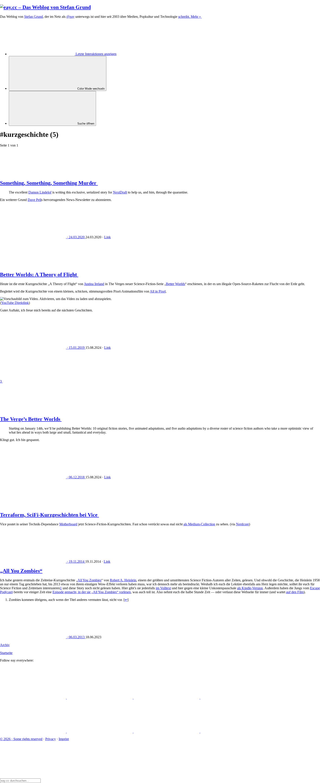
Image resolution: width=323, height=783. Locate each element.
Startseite (6, 653)
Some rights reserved (21, 739)
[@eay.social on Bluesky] (100, 698)
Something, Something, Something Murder (49, 183)
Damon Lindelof (39, 192)
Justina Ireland (94, 284)
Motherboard (68, 524)
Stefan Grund (33, 16)
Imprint (64, 739)
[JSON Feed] (167, 731)
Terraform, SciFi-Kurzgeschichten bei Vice (49, 515)
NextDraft (120, 192)
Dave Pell (34, 200)
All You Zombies (89, 580)
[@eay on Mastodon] (33, 698)
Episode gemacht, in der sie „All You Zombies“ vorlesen (92, 592)
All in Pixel (158, 291)
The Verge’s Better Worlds (31, 419)
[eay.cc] (45, 7)
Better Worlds (175, 284)
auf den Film (295, 592)
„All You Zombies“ (21, 571)
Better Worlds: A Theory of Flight (39, 274)
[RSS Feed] (233, 731)
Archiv (5, 645)
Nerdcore (242, 524)
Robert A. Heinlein (123, 580)
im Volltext (163, 588)
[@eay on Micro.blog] (167, 698)
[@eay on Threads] (233, 698)
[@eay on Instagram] (33, 731)
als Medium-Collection (199, 524)
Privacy (50, 739)
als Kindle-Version (250, 588)
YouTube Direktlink (15, 303)
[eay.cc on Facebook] (100, 731)
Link (107, 237)
